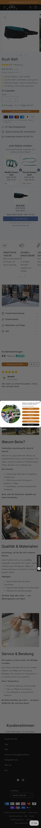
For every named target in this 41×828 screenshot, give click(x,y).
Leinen (30, 418)
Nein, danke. (31, 424)
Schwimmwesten (31, 411)
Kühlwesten (31, 415)
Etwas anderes (30, 421)
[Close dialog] (39, 402)
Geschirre (30, 408)
